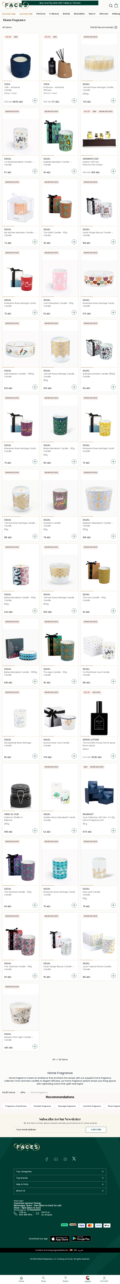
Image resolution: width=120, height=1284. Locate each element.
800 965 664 (25, 1214)
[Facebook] (46, 1159)
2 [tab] (21, 155)
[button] (9, 14)
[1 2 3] (99, 62)
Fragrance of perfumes (16, 1106)
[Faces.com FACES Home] (15, 5)
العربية (80, 1250)
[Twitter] (74, 1158)
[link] (66, 13)
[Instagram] (65, 1159)
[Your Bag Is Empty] (116, 5)
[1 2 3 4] (20, 62)
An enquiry (46, 1214)
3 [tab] (33, 155)
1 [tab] (8, 155)
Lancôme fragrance (92, 1106)
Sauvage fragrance (67, 1106)
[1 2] (20, 498)
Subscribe (96, 1129)
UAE (75, 1250)
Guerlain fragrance (42, 1106)
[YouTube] (56, 1159)
